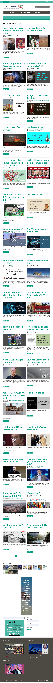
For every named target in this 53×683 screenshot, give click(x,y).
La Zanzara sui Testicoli (34, 194)
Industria (11, 231)
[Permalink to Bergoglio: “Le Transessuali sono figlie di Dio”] (38, 114)
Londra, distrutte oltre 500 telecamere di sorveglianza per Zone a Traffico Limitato (13, 163)
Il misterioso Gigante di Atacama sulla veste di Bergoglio (38, 29)
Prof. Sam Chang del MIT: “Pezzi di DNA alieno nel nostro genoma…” (14, 65)
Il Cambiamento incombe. (35, 127)
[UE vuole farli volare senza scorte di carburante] (15, 567)
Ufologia (11, 68)
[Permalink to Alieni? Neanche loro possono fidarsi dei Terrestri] (38, 247)
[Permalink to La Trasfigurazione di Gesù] (14, 110)
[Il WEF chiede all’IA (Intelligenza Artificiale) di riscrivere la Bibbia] (5, 572)
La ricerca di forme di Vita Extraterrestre (11, 128)
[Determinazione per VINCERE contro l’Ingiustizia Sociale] (15, 572)
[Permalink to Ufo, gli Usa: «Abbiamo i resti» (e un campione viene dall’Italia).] (38, 378)
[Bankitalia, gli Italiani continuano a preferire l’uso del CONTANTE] (5, 567)
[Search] (49, 7)
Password (29, 623)
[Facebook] (38, 2)
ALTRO (36, 129)
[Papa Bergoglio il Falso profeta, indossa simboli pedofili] (10, 567)
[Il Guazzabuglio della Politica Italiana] (45, 567)
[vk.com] (49, 2)
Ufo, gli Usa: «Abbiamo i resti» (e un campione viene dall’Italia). (38, 361)
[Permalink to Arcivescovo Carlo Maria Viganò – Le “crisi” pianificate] (14, 378)
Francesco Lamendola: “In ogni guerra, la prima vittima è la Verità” (37, 461)
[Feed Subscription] (49, 22)
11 (18, 556)
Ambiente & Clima (13, 167)
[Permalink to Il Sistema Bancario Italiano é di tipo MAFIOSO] (14, 279)
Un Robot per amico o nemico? (13, 229)
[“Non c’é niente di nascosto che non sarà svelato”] (40, 567)
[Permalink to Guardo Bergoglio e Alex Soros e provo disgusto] (38, 446)
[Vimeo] (46, 2)
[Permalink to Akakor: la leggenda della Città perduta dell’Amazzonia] (38, 543)
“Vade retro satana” (33, 493)
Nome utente (29, 619)
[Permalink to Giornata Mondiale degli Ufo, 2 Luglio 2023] (14, 543)
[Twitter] (39, 2)
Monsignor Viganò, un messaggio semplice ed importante (13, 460)
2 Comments (48, 165)
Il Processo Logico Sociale (35, 392)
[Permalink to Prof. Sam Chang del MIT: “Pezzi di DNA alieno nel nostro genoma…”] (14, 82)
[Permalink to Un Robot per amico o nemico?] (14, 245)
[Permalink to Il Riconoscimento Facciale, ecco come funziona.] (14, 345)
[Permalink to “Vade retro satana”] (38, 509)
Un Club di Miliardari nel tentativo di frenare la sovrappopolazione (38, 161)
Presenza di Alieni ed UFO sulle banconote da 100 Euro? (37, 65)
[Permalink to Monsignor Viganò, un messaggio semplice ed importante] (14, 477)
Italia (10, 400)
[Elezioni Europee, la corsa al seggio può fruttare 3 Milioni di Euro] (25, 567)
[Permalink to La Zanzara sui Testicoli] (38, 210)
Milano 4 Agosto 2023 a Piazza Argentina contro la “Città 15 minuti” (37, 295)
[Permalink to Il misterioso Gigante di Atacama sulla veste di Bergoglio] (38, 47)
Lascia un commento (21, 35)
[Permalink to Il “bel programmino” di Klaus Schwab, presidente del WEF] (14, 512)
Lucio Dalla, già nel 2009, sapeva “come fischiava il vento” (13, 428)
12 (20, 556)
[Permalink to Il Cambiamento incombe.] (38, 143)
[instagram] (47, 2)
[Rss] (36, 2)
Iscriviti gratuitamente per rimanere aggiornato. (18, 1)
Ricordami (30, 627)
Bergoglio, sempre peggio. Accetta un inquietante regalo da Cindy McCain (14, 31)
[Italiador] (13, 8)
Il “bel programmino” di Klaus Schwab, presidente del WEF (12, 494)
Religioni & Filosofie (13, 35)
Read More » (5, 57)
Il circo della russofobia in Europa (10, 655)
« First (5, 556)
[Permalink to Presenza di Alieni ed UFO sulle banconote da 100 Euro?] (38, 82)
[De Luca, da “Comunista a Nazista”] (20, 567)
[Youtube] (44, 2)
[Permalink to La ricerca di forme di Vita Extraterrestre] (14, 146)
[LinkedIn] (42, 2)
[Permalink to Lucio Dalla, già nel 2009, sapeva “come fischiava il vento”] (14, 446)
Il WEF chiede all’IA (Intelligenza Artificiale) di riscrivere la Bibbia (38, 328)
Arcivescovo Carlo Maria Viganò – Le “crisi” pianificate (14, 361)
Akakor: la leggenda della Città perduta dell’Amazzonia (37, 526)
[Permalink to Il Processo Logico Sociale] (38, 409)
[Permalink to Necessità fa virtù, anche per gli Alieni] (38, 279)
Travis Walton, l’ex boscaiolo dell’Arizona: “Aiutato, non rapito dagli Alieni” (13, 197)
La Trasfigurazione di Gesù (11, 95)
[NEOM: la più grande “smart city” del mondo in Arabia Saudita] (10, 572)
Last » (28, 556)
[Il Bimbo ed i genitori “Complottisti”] (35, 567)
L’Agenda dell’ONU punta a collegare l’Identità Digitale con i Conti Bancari (13, 295)
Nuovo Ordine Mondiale (40, 129)
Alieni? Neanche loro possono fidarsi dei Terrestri (36, 230)
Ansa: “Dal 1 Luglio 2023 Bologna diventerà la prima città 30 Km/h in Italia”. (14, 395)
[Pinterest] (41, 2)
